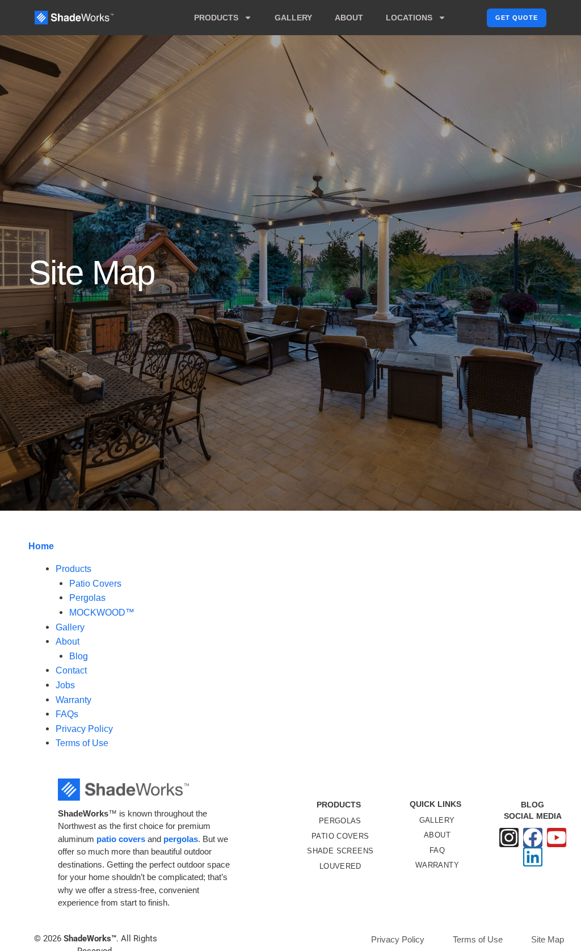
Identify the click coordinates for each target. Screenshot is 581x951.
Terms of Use (82, 743)
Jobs (65, 685)
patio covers (120, 839)
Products (73, 569)
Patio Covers (95, 583)
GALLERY (293, 17)
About (67, 641)
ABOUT (349, 17)
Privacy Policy (84, 729)
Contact (71, 670)
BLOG (532, 804)
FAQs (67, 714)
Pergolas (87, 598)
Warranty (73, 700)
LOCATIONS (409, 17)
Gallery (70, 627)
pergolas (180, 839)
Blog (78, 656)
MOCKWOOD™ (101, 612)
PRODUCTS (216, 17)
